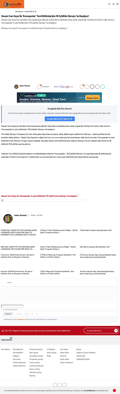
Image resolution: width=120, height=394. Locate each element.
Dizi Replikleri (18, 353)
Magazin (16, 356)
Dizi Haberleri (18, 349)
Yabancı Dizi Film (19, 366)
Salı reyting (33, 353)
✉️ (28, 215)
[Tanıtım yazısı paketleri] (59, 97)
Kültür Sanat (51, 353)
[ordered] (25, 314)
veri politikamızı (89, 390)
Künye (78, 349)
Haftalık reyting (35, 372)
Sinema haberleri (19, 362)
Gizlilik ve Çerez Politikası (85, 353)
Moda (49, 356)
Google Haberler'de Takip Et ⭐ (59, 119)
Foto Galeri (64, 349)
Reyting (32, 376)
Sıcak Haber (64, 359)
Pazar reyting (34, 369)
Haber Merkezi (24, 86)
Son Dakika (5, 349)
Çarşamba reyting (36, 356)
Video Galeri (64, 353)
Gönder (8, 314)
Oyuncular (17, 359)
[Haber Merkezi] (16, 87)
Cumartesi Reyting (36, 366)
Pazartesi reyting (35, 349)
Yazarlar (63, 356)
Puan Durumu (6, 339)
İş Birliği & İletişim (83, 359)
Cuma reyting (34, 362)
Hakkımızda (80, 356)
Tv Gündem (51, 349)
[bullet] (27, 314)
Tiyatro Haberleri (66, 362)
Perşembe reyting (36, 359)
